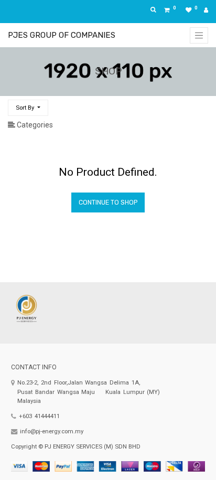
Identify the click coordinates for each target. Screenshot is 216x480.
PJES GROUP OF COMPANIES (61, 35)
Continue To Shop (108, 202)
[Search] (200, 104)
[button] (28, 108)
